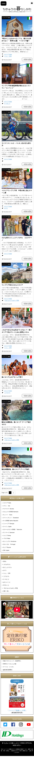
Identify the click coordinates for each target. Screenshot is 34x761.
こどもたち (7, 392)
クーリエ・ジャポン (8, 667)
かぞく (6, 208)
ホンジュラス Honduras (9, 541)
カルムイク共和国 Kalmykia (10, 511)
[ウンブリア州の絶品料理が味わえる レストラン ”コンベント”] (17, 83)
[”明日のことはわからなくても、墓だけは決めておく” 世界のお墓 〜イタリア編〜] (17, 36)
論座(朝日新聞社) (7, 669)
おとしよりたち (7, 567)
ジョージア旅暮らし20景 (17, 710)
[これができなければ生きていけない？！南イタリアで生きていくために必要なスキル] (17, 327)
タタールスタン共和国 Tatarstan (12, 529)
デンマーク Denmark (9, 532)
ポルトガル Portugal (9, 544)
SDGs (4, 561)
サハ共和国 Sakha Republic (10, 520)
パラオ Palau (6, 538)
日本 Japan (6, 550)
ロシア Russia (7, 547)
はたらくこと (6, 582)
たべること (7, 103)
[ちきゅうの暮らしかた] (17, 12)
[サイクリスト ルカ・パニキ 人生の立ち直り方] (17, 141)
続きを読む (28, 59)
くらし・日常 (8, 56)
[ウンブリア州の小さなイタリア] (17, 283)
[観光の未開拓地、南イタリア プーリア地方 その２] (17, 420)
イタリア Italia (6, 17)
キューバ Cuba (7, 514)
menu (3, 3)
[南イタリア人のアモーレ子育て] (17, 375)
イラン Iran (6, 506)
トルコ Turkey (7, 535)
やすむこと (6, 585)
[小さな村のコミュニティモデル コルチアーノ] (17, 235)
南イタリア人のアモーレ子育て (12, 377)
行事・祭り (6, 591)
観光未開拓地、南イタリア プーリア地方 (15, 469)
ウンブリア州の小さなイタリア (12, 285)
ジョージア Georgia (8, 523)
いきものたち (6, 564)
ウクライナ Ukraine (8, 508)
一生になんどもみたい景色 (11, 300)
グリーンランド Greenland (11, 517)
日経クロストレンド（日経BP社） (12, 661)
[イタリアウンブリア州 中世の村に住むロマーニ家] (17, 188)
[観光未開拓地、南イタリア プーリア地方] (17, 467)
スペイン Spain (7, 526)
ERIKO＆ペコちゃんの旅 (9, 664)
